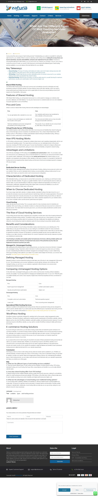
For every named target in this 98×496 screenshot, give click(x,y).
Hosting (16, 16)
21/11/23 (9, 53)
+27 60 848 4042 (79, 469)
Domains (26, 16)
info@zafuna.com (32, 1)
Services (58, 16)
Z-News (50, 16)
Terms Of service (57, 469)
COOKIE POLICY (73, 493)
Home (9, 16)
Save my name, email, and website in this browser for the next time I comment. (26, 418)
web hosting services (28, 393)
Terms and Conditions (77, 460)
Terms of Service (76, 452)
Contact (42, 16)
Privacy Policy (80, 493)
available (13, 393)
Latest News (11, 462)
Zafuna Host (17, 53)
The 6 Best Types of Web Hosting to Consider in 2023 (24, 254)
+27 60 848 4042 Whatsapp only (16, 1)
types (18, 393)
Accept (64, 490)
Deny (77, 490)
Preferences (89, 490)
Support (34, 16)
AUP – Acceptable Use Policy (79, 457)
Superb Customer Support (16, 469)
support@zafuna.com (37, 469)
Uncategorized (51, 38)
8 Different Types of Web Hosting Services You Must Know (41, 310)
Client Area (85, 16)
